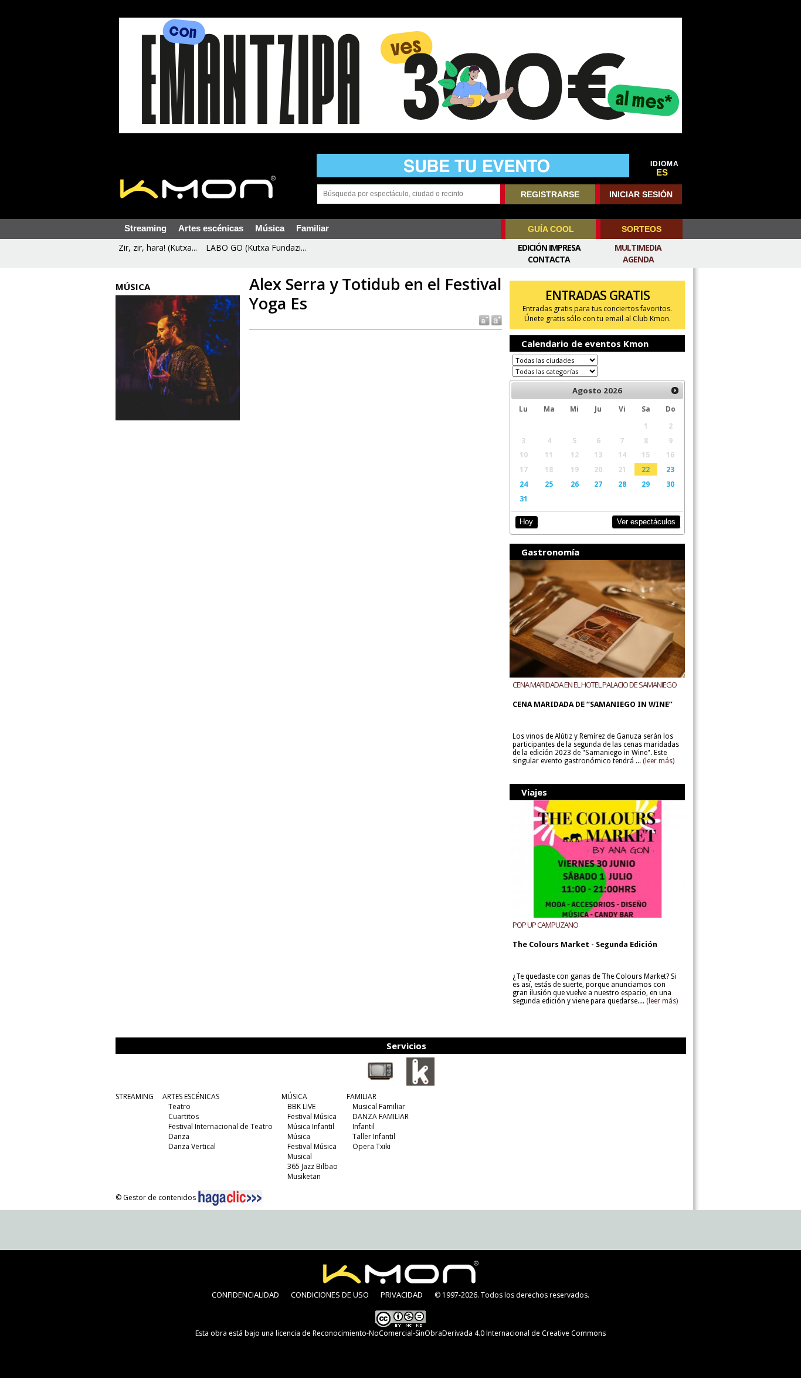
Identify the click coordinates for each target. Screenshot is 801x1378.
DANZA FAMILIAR (380, 1116)
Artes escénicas (210, 228)
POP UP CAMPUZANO (545, 924)
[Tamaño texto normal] (483, 319)
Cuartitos (183, 1116)
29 (646, 483)
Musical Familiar (378, 1106)
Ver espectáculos (646, 521)
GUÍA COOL (551, 229)
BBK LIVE (301, 1106)
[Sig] (675, 390)
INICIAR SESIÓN (641, 194)
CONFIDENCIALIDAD (245, 1294)
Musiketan (304, 1176)
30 (670, 483)
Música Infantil (310, 1126)
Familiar (312, 228)
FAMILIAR (361, 1096)
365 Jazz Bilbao (312, 1166)
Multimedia (638, 247)
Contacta (549, 259)
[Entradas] (420, 1083)
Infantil (363, 1126)
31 (524, 498)
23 (670, 469)
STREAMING (135, 1096)
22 (646, 469)
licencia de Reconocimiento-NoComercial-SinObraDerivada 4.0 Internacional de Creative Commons (441, 1333)
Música (269, 228)
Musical (299, 1156)
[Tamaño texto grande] (496, 319)
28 (622, 483)
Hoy (526, 521)
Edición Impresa (549, 247)
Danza (178, 1136)
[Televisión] (380, 1083)
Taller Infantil (373, 1136)
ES (662, 172)
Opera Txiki (371, 1146)
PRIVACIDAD (402, 1294)
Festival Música (312, 1116)
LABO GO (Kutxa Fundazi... (256, 247)
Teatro (179, 1106)
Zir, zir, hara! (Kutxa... (157, 247)
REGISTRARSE (550, 194)
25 (549, 483)
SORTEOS (641, 229)
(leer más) (658, 761)
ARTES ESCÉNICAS (190, 1096)
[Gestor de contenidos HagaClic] (230, 1198)
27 (598, 483)
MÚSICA (294, 1096)
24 (524, 483)
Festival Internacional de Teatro (220, 1126)
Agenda (638, 259)
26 (575, 483)
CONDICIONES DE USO (330, 1294)
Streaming (145, 228)
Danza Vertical (192, 1146)
